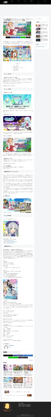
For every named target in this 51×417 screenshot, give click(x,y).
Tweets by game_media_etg (40, 46)
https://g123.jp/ (9, 322)
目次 (17, 63)
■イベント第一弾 (16, 65)
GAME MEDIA (11, 345)
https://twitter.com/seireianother (11, 241)
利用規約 (23, 414)
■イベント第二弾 (16, 66)
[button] (28, 37)
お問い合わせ (26, 414)
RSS (28, 414)
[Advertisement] (25, 10)
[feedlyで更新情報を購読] (9, 347)
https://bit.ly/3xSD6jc (6, 196)
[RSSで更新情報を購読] (10, 347)
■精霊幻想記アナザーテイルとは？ (18, 67)
